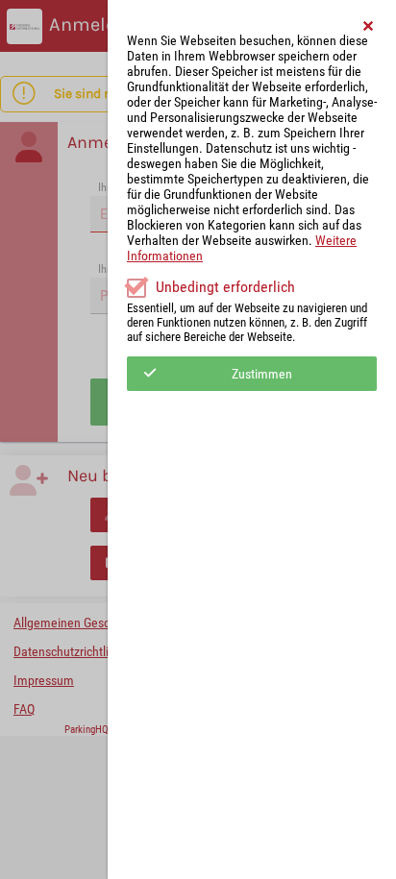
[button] (369, 26)
